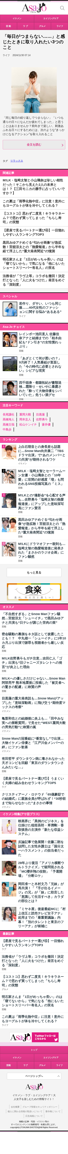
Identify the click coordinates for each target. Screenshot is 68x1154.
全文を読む (34, 144)
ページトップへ (34, 1076)
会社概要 (15, 1107)
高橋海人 (8, 419)
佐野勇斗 (42, 419)
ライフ (22, 316)
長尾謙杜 (8, 414)
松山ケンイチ (28, 424)
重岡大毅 (25, 414)
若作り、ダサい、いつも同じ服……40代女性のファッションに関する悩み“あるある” (40, 308)
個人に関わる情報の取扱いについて (25, 1111)
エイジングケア (51, 1057)
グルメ (42, 1065)
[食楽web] (34, 599)
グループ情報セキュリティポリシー (39, 1107)
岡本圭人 (25, 419)
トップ (34, 1050)
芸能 (21, 351)
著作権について (53, 1111)
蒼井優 (46, 424)
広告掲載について (34, 1116)
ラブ (25, 1065)
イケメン (17, 1057)
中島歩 (7, 429)
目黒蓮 (40, 414)
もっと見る (34, 572)
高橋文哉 (8, 424)
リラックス (16, 160)
